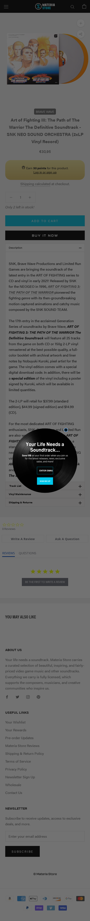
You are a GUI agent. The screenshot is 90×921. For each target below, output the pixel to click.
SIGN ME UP (45, 481)
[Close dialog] (66, 430)
